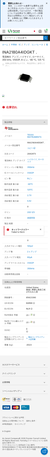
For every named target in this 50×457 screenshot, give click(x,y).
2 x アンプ (32, 251)
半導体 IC (16, 44)
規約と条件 (30, 421)
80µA (29, 257)
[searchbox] (22, 38)
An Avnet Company (10, 438)
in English (6, 431)
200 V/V (31, 212)
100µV (30, 246)
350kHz (30, 167)
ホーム (5, 44)
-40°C (30, 184)
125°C (30, 189)
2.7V (29, 195)
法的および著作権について (13, 421)
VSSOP (30, 173)
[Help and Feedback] (44, 451)
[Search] (45, 38)
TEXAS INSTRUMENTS (34, 136)
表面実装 (31, 218)
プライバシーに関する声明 (13, 417)
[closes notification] (46, 3)
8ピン (29, 178)
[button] (4, 31)
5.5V (29, 201)
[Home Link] (18, 31)
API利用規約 (7, 424)
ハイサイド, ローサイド (35, 160)
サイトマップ (20, 424)
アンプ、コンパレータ (33, 44)
